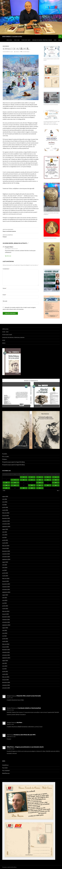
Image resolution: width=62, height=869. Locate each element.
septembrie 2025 (6, 526)
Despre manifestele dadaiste (9, 230)
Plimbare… (4, 459)
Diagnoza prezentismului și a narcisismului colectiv (29, 747)
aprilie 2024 (5, 573)
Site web (5, 301)
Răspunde (8, 256)
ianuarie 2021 (5, 679)
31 (39, 488)
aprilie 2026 (5, 507)
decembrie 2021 (6, 649)
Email (4, 294)
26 (55, 485)
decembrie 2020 (6, 682)
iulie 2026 (4, 499)
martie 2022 (5, 641)
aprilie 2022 (5, 638)
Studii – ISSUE (17, 40)
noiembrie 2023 (6, 586)
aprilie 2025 (5, 540)
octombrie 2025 (6, 523)
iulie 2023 (4, 597)
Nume (5, 288)
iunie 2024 (4, 567)
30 (31, 488)
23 (31, 485)
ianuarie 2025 (5, 548)
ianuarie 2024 (5, 581)
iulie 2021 (4, 663)
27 (6, 488)
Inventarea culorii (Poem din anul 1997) (24, 734)
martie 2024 (5, 575)
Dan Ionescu (6, 46)
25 (47, 485)
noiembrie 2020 (6, 685)
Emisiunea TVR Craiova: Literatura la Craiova (42, 40)
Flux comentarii (6, 770)
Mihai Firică (10, 747)
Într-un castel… (5, 456)
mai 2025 (4, 537)
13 (6, 482)
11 (47, 479)
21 (15, 485)
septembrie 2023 (6, 592)
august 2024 (5, 562)
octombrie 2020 (6, 688)
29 (23, 488)
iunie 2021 (4, 666)
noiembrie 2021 (6, 652)
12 (55, 479)
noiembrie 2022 (6, 619)
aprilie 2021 (5, 671)
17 (39, 482)
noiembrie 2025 (6, 521)
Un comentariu (25, 51)
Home (55, 40)
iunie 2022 (4, 633)
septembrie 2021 (6, 657)
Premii (59, 40)
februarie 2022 (5, 644)
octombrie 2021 (6, 655)
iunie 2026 (4, 502)
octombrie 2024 (6, 556)
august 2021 (5, 660)
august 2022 (5, 627)
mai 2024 (4, 570)
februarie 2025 (5, 545)
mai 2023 (4, 603)
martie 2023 (5, 608)
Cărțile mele (9, 40)
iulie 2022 (4, 630)
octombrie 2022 (6, 622)
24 (39, 485)
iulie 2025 (4, 532)
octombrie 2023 (6, 589)
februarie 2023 (5, 611)
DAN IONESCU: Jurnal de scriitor (12, 36)
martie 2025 (5, 543)
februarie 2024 (5, 578)
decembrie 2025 (6, 518)
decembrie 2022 (6, 616)
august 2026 (5, 496)
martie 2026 (5, 510)
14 (15, 482)
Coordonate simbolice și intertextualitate (29, 708)
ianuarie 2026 (5, 515)
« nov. (4, 490)
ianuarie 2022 (5, 646)
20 (6, 485)
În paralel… (4, 453)
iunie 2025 (4, 534)
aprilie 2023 (5, 605)
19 (55, 482)
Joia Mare (19, 722)
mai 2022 (4, 636)
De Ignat (8, 235)
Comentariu (6, 268)
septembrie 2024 (6, 559)
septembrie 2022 (6, 625)
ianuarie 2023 (5, 614)
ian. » (58, 490)
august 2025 (5, 529)
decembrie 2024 (6, 551)
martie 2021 (5, 674)
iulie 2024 (4, 564)
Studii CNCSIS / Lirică (25, 40)
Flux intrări (5, 767)
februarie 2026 (5, 513)
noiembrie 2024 (6, 554)
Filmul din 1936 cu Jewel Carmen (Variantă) (29, 695)
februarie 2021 (5, 677)
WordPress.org (5, 773)
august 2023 (5, 595)
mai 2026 (4, 504)
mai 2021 (4, 668)
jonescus (17, 51)
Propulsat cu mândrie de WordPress (9, 867)
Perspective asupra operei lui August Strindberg (13, 462)
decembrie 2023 (6, 584)
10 (39, 479)
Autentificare (5, 765)
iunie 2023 (4, 600)
